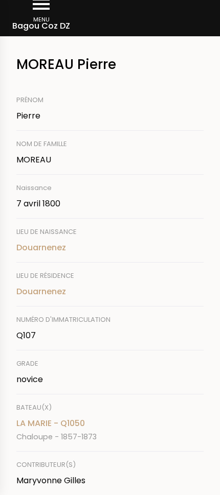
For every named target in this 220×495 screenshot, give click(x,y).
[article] (110, 430)
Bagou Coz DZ (41, 26)
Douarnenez (41, 247)
